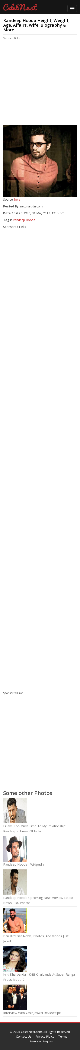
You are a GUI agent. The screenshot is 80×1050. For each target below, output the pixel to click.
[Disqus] (40, 629)
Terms (62, 1036)
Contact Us (23, 1036)
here (17, 199)
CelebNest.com (31, 1032)
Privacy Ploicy (44, 1036)
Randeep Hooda (24, 220)
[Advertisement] (36, 83)
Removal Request (41, 1041)
